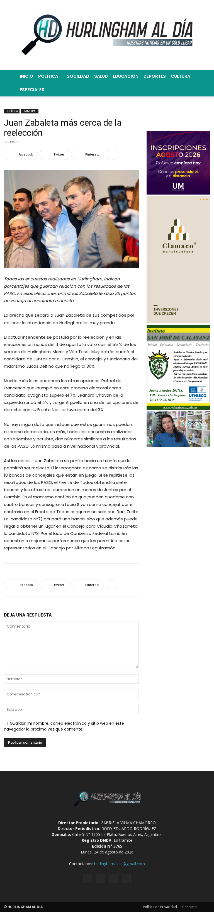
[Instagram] (100, 878)
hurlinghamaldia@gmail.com (119, 863)
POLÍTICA (48, 76)
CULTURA (180, 76)
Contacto (189, 906)
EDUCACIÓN (125, 76)
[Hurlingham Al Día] (107, 35)
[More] (111, 154)
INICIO (26, 76)
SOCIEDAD (78, 76)
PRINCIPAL (30, 111)
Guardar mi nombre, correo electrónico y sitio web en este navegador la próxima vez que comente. (64, 726)
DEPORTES (155, 76)
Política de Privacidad (160, 906)
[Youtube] (126, 878)
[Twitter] (113, 878)
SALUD (101, 76)
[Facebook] (87, 878)
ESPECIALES (32, 90)
